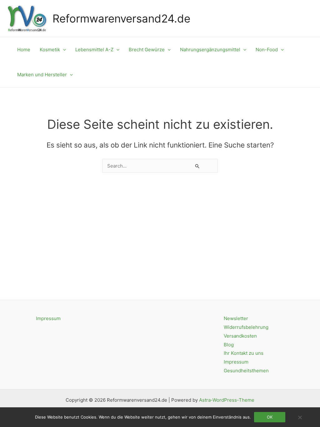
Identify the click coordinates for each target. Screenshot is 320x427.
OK (269, 416)
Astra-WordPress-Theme (226, 400)
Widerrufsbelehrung (246, 327)
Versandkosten (240, 336)
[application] (63, 49)
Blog (229, 345)
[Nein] (299, 417)
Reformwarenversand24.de (121, 18)
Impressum (48, 318)
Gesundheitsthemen (246, 371)
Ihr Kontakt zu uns (243, 353)
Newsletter (236, 318)
